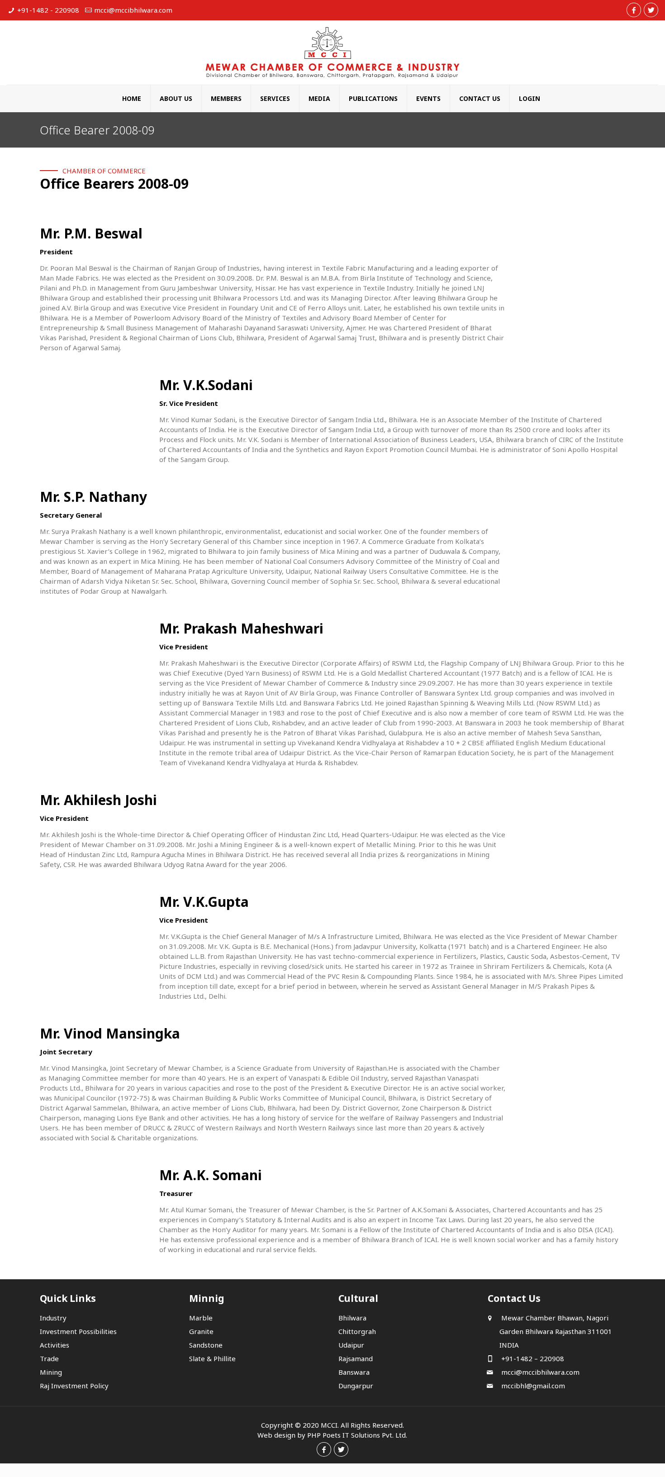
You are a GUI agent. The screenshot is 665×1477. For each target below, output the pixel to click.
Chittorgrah (357, 1331)
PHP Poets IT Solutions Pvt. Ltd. (357, 1434)
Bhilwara (352, 1317)
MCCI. (330, 1424)
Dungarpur (355, 1385)
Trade (49, 1358)
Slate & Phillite (212, 1358)
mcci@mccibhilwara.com (133, 9)
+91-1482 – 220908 (531, 1358)
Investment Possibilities (78, 1331)
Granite (201, 1331)
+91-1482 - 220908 (48, 9)
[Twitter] (651, 10)
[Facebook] (634, 10)
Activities (54, 1344)
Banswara (354, 1372)
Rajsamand (355, 1358)
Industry (53, 1317)
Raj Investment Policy (74, 1385)
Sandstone (206, 1344)
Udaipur (351, 1344)
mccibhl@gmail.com (532, 1385)
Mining (51, 1372)
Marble (201, 1317)
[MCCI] (332, 52)
